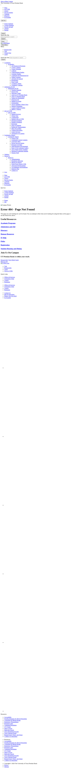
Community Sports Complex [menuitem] (19, 140)
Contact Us (7, 293)
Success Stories (8, 12)
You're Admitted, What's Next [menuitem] (19, 104)
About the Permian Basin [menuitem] (18, 165)
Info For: (3, 20)
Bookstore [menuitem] (14, 124)
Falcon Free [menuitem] (14, 91)
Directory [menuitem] (7, 183)
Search (3, 33)
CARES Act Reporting (10, 736)
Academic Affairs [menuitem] (16, 83)
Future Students (8, 23)
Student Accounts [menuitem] (16, 101)
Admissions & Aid (9, 87)
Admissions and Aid (8, 227)
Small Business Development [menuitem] (19, 146)
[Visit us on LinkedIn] (38, 642)
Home (6, 200)
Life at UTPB (8, 111)
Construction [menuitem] (15, 117)
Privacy (6, 765)
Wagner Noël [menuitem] (15, 153)
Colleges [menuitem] (13, 71)
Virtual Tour (7, 53)
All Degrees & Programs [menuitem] (18, 66)
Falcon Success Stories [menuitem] (17, 143)
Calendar (6, 14)
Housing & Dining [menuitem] (16, 120)
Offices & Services (9, 277)
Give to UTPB (8, 271)
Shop (5, 7)
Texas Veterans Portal (10, 733)
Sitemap (6, 766)
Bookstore (7, 282)
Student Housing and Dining (11, 249)
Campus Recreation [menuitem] (16, 130)
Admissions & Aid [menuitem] (13, 88)
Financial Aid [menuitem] (15, 99)
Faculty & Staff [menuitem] (8, 194)
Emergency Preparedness (11, 722)
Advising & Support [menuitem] (17, 79)
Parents (6, 30)
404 (5, 202)
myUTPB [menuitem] (7, 177)
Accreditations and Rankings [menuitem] (19, 167)
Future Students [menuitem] (8, 191)
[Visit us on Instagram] (38, 436)
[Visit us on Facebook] (38, 368)
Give (5, 172)
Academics (7, 62)
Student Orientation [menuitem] (16, 106)
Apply (6, 54)
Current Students (9, 25)
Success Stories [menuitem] (8, 180)
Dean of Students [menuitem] (16, 125)
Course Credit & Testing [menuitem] (18, 108)
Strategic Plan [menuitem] (15, 169)
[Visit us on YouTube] (38, 574)
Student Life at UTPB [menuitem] (17, 119)
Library (6, 11)
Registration (5, 245)
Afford (13, 260)
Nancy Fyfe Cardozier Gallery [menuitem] (19, 148)
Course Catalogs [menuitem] (16, 67)
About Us (7, 156)
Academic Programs (8, 223)
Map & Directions (9, 294)
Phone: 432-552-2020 (10, 296)
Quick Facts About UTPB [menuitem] (18, 164)
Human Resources (7, 234)
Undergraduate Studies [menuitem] (17, 72)
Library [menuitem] (6, 178)
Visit (5, 51)
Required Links (8, 723)
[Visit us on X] (38, 505)
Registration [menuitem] (14, 80)
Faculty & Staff (8, 27)
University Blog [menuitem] (15, 141)
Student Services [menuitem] (16, 114)
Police (3, 241)
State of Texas (8, 728)
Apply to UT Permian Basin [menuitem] (19, 95)
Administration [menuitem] (15, 159)
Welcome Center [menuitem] (16, 93)
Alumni (6, 28)
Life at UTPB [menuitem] (12, 112)
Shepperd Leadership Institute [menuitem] (19, 151)
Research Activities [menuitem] (16, 145)
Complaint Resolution (10, 725)
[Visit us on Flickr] (38, 711)
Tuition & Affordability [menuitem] (17, 98)
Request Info (7, 49)
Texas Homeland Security (11, 731)
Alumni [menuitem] (6, 195)
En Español (7, 17)
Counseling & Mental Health (12, 720)
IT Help (3, 238)
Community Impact (9, 135)
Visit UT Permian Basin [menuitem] (18, 96)
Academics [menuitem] (11, 64)
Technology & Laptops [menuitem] (17, 133)
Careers (6, 280)
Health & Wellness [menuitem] (16, 122)
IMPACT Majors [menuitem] (16, 109)
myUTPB (7, 9)
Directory (7, 16)
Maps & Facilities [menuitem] (16, 128)
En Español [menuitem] (7, 185)
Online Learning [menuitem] (16, 77)
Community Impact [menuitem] (13, 136)
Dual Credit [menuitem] (14, 82)
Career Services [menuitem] (15, 132)
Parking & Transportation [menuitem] (18, 127)
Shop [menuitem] (5, 175)
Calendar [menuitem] (6, 181)
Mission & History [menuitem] (16, 162)
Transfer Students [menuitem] (16, 90)
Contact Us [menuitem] (14, 170)
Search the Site (5, 35)
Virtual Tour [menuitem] (14, 116)
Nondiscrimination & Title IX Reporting (15, 719)
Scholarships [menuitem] (15, 103)
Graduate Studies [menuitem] (16, 74)
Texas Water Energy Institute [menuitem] (19, 149)
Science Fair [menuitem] (14, 138)
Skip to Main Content (7, 1)
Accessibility (7, 717)
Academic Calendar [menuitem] (17, 85)
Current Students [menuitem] (9, 192)
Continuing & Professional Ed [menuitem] (19, 75)
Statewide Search (9, 730)
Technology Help (9, 279)
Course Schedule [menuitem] (16, 69)
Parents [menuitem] (6, 197)
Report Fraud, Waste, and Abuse (13, 735)
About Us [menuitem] (10, 157)
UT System (7, 727)
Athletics (6, 154)
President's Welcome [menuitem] (17, 161)
